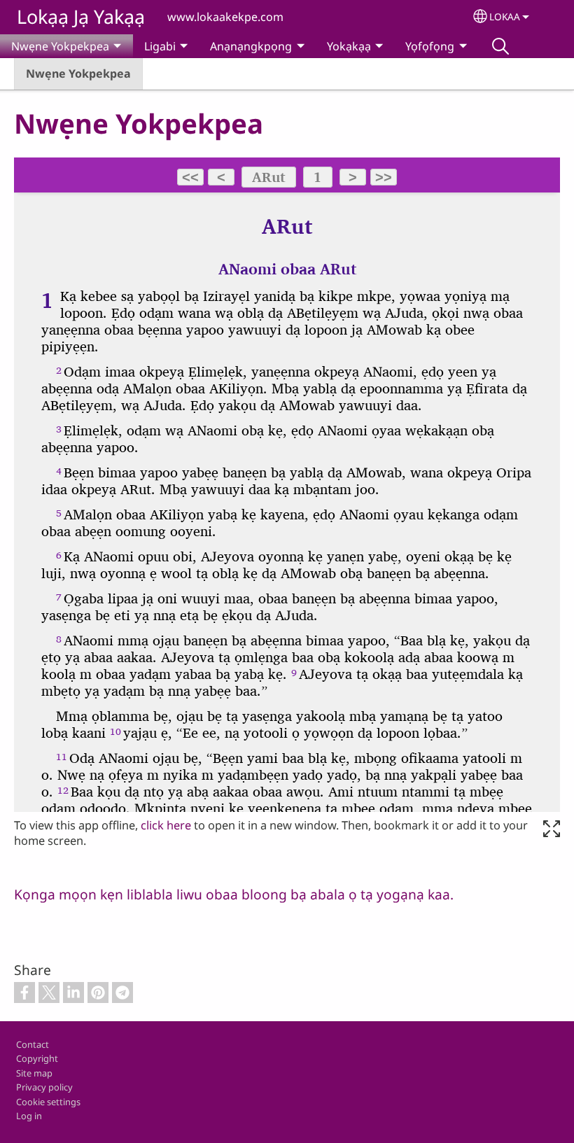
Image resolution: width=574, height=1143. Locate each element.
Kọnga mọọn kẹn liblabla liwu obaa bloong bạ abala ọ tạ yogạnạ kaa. (234, 894)
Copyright (37, 1058)
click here (166, 825)
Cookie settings (48, 1101)
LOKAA (504, 16)
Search (500, 46)
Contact (32, 1044)
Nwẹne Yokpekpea (78, 73)
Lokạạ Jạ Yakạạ (81, 16)
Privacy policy (44, 1087)
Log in (29, 1115)
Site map (34, 1073)
